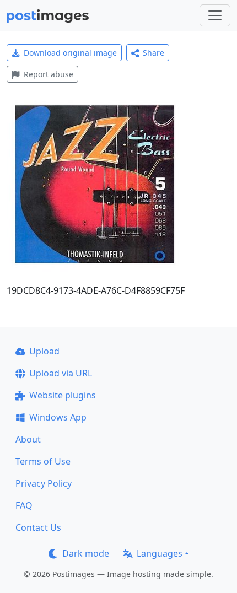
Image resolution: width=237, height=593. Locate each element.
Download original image (70, 52)
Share (153, 52)
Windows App (58, 417)
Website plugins (62, 395)
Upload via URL (60, 373)
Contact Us (38, 527)
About (28, 439)
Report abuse (48, 74)
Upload (44, 351)
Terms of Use (43, 461)
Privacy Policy (43, 483)
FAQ (24, 505)
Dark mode (85, 553)
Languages (159, 553)
